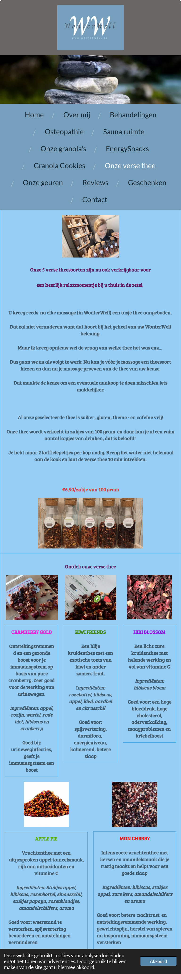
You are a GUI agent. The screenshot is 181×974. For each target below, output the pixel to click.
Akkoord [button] (158, 961)
